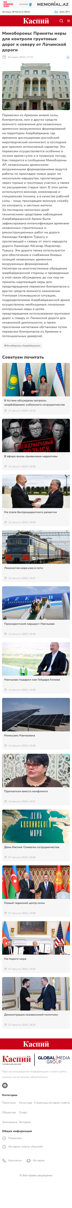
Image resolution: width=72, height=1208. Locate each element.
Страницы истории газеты (52, 1103)
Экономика (9, 1122)
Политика (9, 1103)
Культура (25, 1103)
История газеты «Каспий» (25, 1147)
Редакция (15, 1138)
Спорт (23, 1112)
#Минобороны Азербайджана (22, 345)
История (25, 1122)
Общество (9, 1112)
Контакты (15, 1160)
